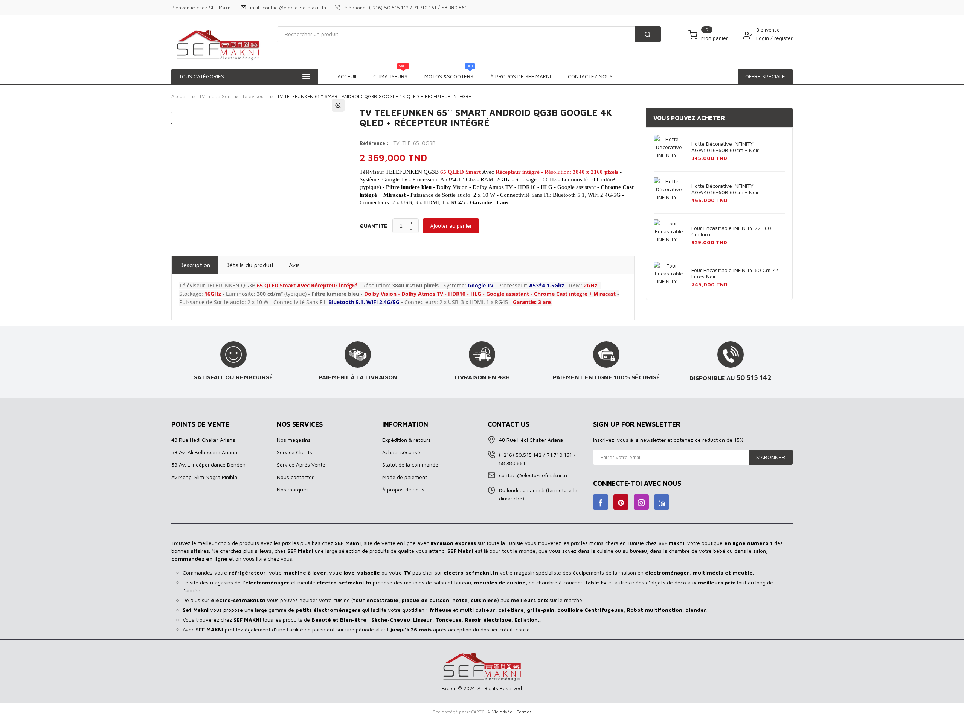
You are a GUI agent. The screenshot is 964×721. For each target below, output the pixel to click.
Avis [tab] (294, 265)
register (783, 38)
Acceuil (347, 76)
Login (763, 38)
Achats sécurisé (401, 452)
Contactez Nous (590, 76)
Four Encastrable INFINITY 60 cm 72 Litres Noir (734, 273)
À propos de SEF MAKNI (520, 76)
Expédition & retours (406, 440)
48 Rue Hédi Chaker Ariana (203, 440)
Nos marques (293, 489)
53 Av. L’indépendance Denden (208, 464)
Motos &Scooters (448, 74)
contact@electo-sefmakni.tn (294, 8)
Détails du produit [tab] (249, 265)
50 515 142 (754, 377)
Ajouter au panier (451, 225)
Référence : (374, 143)
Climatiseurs (390, 74)
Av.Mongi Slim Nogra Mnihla (204, 477)
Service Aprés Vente (301, 464)
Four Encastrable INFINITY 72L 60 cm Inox (731, 231)
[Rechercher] (648, 34)
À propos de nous (403, 489)
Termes (524, 711)
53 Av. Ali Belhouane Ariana (204, 452)
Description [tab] (194, 265)
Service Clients (294, 452)
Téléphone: (355, 8)
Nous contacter (295, 477)
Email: (254, 8)
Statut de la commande (410, 464)
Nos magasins (294, 440)
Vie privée (502, 711)
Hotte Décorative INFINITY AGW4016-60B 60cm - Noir (725, 189)
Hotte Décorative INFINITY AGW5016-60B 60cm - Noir (725, 146)
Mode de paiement (404, 477)
